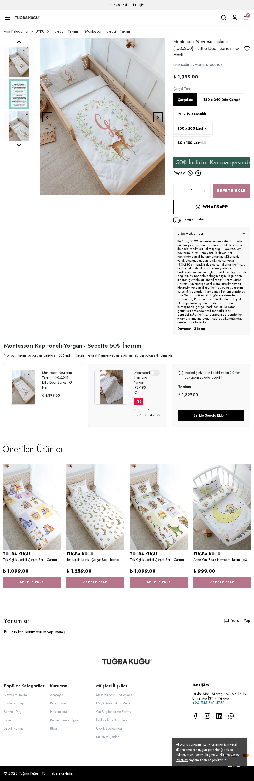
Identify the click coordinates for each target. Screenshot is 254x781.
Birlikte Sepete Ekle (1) (211, 415)
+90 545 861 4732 (208, 702)
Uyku (7, 720)
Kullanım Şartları (108, 736)
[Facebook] (195, 716)
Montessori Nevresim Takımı (107, 31)
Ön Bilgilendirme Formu (113, 711)
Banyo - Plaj (12, 711)
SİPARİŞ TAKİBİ (119, 5)
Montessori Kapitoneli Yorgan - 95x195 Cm (142, 382)
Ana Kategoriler (16, 31)
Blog (53, 728)
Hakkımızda (58, 711)
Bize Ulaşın (58, 703)
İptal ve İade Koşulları (111, 720)
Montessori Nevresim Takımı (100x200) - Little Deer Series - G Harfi (57, 380)
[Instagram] (207, 716)
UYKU (40, 31)
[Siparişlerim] (235, 17)
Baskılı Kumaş (13, 728)
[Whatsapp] (231, 716)
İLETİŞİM (138, 5)
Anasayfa (56, 694)
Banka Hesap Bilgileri (65, 720)
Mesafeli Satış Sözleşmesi (114, 694)
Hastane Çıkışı (14, 703)
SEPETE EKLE (231, 191)
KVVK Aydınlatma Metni (113, 703)
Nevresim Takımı (65, 31)
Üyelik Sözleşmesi (109, 728)
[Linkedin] (219, 716)
